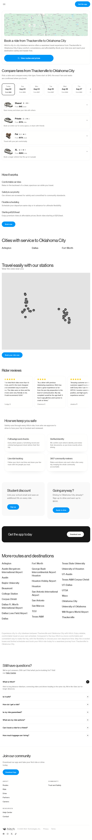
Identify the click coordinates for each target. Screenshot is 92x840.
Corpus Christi (9, 599)
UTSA (65, 590)
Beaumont (7, 588)
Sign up (13, 507)
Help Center (11, 673)
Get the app (82, 4)
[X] (12, 834)
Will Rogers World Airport (75, 612)
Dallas (35, 248)
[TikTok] (16, 834)
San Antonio (38, 600)
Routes (5, 785)
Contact (6, 816)
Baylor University (10, 583)
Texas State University (73, 563)
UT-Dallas (67, 585)
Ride (4, 789)
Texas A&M (38, 617)
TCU (34, 611)
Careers (6, 802)
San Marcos (38, 606)
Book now (8, 224)
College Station (10, 594)
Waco (65, 596)
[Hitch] (9, 829)
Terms (53, 829)
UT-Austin (67, 574)
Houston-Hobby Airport (44, 581)
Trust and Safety (54, 785)
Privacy (45, 829)
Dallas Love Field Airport (14, 613)
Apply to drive (61, 510)
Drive (5, 793)
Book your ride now (12, 355)
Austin (5, 578)
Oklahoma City (69, 601)
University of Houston (73, 569)
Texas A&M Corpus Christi (75, 580)
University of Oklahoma (74, 606)
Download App (10, 772)
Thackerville (68, 617)
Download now (75, 534)
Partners (6, 797)
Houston (36, 586)
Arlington (6, 248)
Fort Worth (67, 248)
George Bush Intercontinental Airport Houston (44, 572)
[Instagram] (8, 834)
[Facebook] (3, 834)
